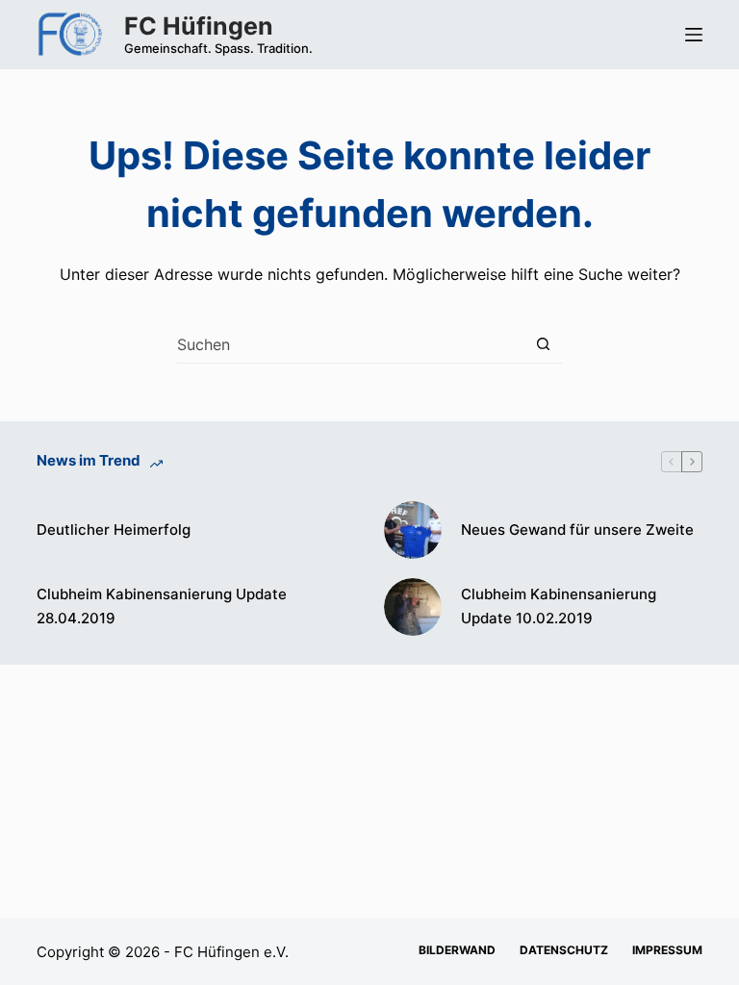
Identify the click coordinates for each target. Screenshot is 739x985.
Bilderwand (457, 950)
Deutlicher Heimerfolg (114, 529)
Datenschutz (564, 950)
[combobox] (350, 344)
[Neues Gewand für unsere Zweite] (413, 530)
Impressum (667, 950)
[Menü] (693, 34)
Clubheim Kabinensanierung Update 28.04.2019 (162, 606)
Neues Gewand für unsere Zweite (577, 529)
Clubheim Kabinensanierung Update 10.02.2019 (558, 606)
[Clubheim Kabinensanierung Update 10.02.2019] (413, 607)
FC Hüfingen (198, 26)
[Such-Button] (543, 344)
